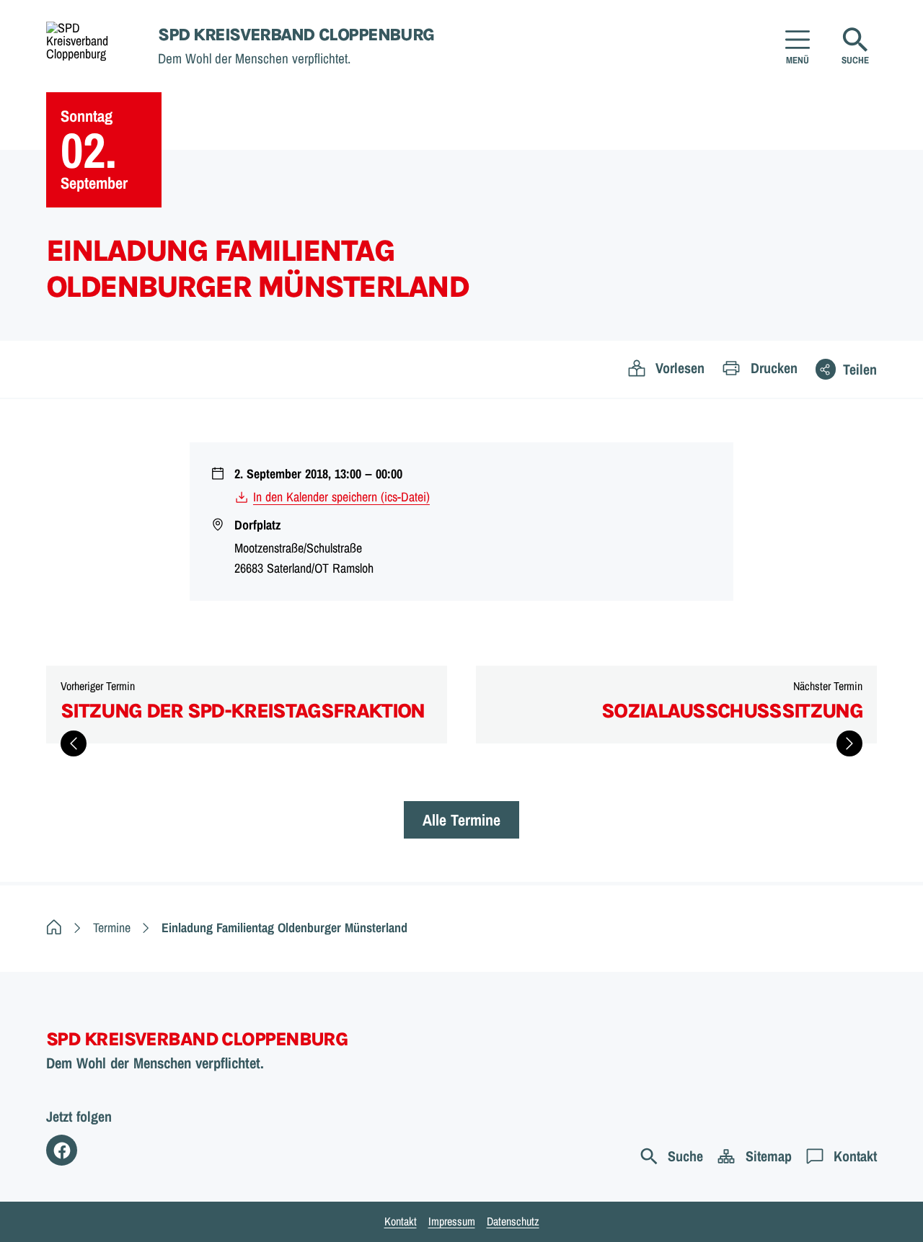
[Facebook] (61, 1150)
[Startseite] (54, 928)
